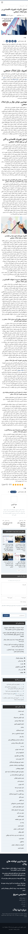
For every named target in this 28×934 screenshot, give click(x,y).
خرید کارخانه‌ (15, 80)
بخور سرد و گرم (20, 813)
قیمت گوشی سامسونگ (19, 718)
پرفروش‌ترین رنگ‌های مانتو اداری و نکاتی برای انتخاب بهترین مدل (14, 688)
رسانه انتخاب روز (20, 791)
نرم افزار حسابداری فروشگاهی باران (16, 740)
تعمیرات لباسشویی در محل (18, 734)
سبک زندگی (20, 661)
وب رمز (22, 746)
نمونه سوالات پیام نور (19, 721)
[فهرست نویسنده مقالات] (14, 499)
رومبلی (22, 727)
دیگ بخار (22, 737)
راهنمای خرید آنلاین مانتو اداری (13, 684)
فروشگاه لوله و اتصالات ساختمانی (16, 765)
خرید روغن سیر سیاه (19, 788)
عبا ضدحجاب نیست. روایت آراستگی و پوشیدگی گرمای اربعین (15, 651)
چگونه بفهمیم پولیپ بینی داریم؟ (12, 691)
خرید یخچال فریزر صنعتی (18, 807)
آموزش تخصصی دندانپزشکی (17, 804)
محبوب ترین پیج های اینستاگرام (17, 762)
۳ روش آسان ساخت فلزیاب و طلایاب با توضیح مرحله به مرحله (13, 698)
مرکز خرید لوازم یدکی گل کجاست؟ (7, 523)
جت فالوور (21, 800)
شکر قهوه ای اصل (20, 753)
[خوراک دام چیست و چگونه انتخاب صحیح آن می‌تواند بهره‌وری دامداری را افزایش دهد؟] (20, 539)
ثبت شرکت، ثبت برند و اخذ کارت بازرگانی (15, 835)
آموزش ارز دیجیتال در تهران (18, 845)
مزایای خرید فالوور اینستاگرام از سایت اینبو (14, 772)
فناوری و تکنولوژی (19, 667)
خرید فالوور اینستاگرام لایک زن (17, 775)
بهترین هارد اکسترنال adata (17, 810)
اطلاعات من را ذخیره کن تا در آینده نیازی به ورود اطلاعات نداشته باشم (13, 605)
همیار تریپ (21, 839)
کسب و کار (3, 15)
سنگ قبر (22, 714)
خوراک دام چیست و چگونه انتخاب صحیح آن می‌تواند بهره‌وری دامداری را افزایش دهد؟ (14, 629)
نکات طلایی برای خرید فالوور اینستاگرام (21, 524)
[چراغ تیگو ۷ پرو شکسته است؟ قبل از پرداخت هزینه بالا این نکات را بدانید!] (20, 556)
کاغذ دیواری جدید (20, 759)
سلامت (21, 664)
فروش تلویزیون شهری (19, 724)
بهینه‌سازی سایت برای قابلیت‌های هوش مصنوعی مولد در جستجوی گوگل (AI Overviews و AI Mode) (13, 634)
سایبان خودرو (21, 826)
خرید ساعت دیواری (19, 749)
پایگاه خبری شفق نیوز (19, 756)
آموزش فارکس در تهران (19, 829)
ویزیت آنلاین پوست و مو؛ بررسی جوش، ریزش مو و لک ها (14, 640)
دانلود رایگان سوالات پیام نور (17, 743)
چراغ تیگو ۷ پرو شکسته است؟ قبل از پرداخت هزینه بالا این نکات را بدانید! (14, 645)
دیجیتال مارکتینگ (19, 658)
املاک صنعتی (20, 370)
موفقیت (21, 673)
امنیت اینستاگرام (20, 730)
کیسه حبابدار (21, 711)
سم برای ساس (21, 781)
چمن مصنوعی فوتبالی (19, 778)
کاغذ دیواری (21, 784)
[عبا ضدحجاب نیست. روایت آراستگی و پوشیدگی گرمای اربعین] (8, 556)
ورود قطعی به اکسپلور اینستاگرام (16, 794)
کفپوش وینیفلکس (20, 769)
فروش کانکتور (21, 816)
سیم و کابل (21, 797)
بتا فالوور (22, 842)
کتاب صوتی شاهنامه (19, 819)
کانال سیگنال (21, 832)
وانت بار (22, 823)
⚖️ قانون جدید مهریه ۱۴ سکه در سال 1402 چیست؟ (13, 694)
